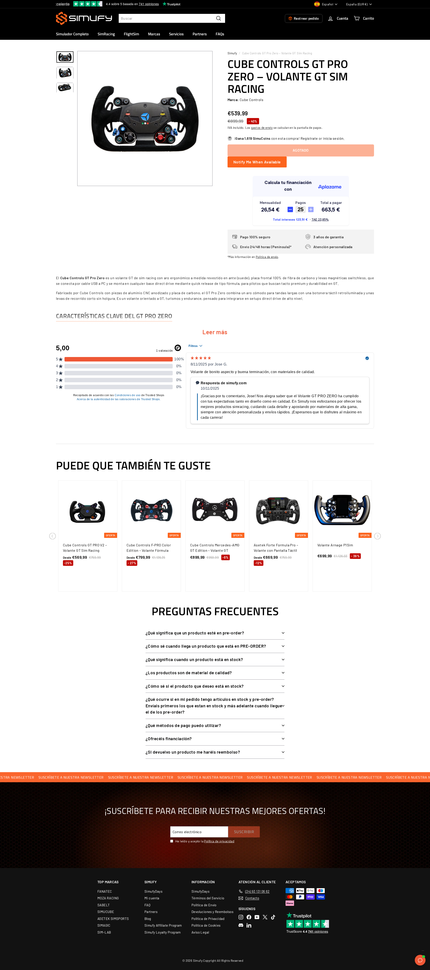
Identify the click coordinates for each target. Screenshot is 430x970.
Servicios (176, 34)
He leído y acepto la (204, 841)
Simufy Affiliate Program (163, 925)
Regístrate (309, 138)
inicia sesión (333, 138)
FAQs (220, 34)
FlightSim (131, 34)
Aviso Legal (200, 932)
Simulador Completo (72, 34)
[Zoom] (144, 118)
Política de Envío (204, 905)
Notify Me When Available (257, 161)
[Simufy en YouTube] (257, 917)
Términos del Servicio (207, 898)
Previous (52, 536)
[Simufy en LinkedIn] (249, 925)
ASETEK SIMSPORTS (113, 919)
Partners (200, 34)
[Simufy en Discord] (241, 925)
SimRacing (106, 34)
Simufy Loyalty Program (162, 932)
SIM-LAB (104, 932)
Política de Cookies (206, 925)
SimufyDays (153, 891)
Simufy (232, 53)
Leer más (215, 331)
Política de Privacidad (208, 919)
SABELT (103, 905)
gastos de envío (262, 127)
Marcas (154, 34)
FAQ (147, 905)
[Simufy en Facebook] (249, 917)
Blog (147, 919)
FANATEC (104, 891)
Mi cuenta (151, 898)
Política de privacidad (219, 841)
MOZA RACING (108, 898)
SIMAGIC (103, 925)
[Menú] (423, 951)
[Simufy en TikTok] (273, 917)
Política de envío (267, 257)
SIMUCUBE (105, 912)
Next (377, 536)
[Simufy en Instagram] (241, 917)
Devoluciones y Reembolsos (212, 912)
